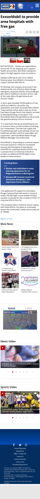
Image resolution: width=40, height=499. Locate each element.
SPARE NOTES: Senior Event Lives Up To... (28, 269)
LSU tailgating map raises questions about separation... (29, 249)
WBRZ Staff (6, 35)
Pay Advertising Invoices (20, 465)
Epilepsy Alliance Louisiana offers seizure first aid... (29, 292)
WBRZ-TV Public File (20, 454)
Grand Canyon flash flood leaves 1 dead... (10, 248)
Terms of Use (20, 462)
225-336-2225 (23, 470)
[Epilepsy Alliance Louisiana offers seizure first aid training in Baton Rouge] (29, 280)
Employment (20, 451)
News (13, 31)
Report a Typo (7, 219)
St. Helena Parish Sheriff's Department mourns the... (9, 270)
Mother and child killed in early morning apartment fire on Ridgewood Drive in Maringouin (20, 171)
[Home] (8, 7)
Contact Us (20, 456)
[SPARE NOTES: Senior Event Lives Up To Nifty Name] (29, 259)
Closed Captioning (20, 448)
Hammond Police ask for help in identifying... (10, 291)
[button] (20, 47)
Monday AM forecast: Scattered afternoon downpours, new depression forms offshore (20, 179)
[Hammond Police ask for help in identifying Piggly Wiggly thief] (10, 280)
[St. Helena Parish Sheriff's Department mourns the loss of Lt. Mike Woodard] (10, 259)
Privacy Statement (20, 459)
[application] (20, 47)
